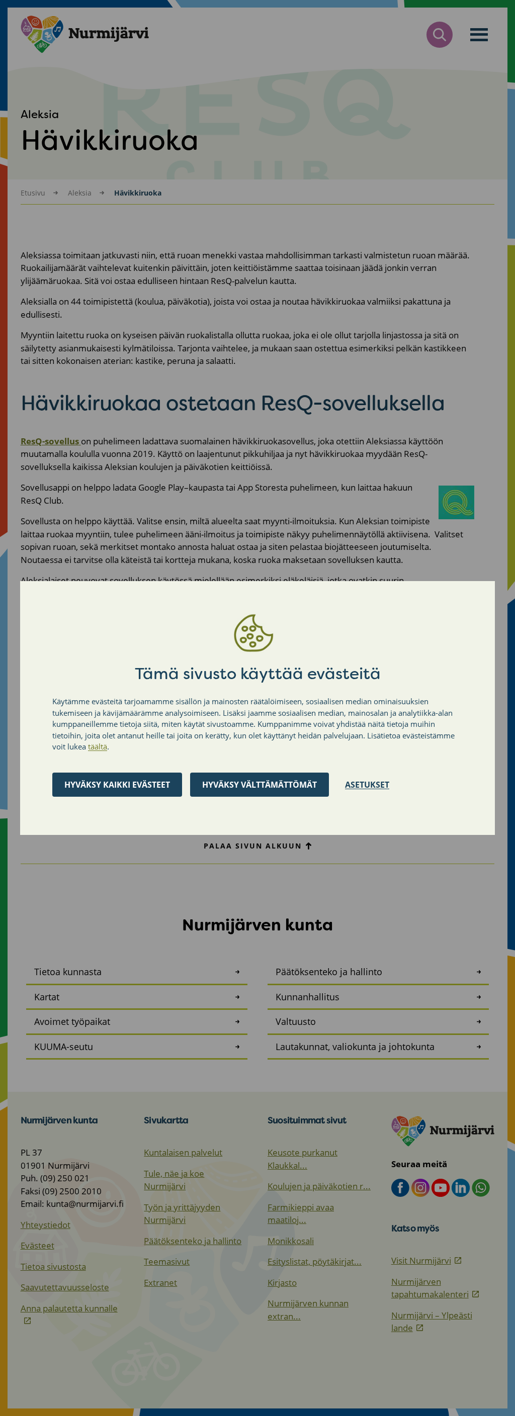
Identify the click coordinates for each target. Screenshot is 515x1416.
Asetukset (367, 784)
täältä (97, 746)
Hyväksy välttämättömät (259, 784)
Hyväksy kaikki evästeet (117, 784)
